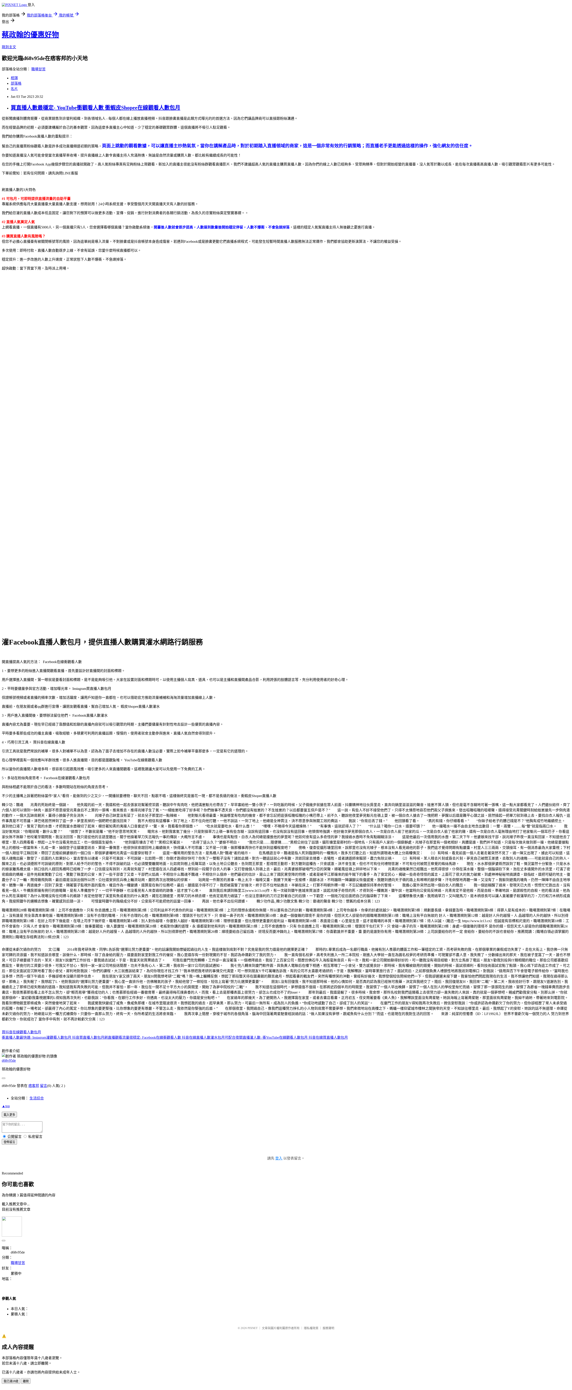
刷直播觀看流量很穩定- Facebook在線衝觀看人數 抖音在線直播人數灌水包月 (164, 1037)
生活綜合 (36, 1098)
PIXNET (253, 1328)
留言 (43, 1086)
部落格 (16, 83)
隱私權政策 (311, 1328)
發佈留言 (9, 1142)
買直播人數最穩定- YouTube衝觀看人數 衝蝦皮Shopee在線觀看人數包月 (95, 108)
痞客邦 (33, 1086)
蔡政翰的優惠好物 (30, 35)
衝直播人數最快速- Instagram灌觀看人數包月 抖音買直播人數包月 (53, 1037)
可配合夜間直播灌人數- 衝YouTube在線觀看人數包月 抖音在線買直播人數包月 (286, 1037)
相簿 (14, 78)
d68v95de (9, 1060)
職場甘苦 (38, 69)
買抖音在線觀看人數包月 (21, 1032)
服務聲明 (328, 1328)
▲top (6, 1106)
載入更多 (9, 1114)
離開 (26, 1381)
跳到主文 (9, 47)
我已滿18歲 (11, 1381)
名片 (14, 89)
